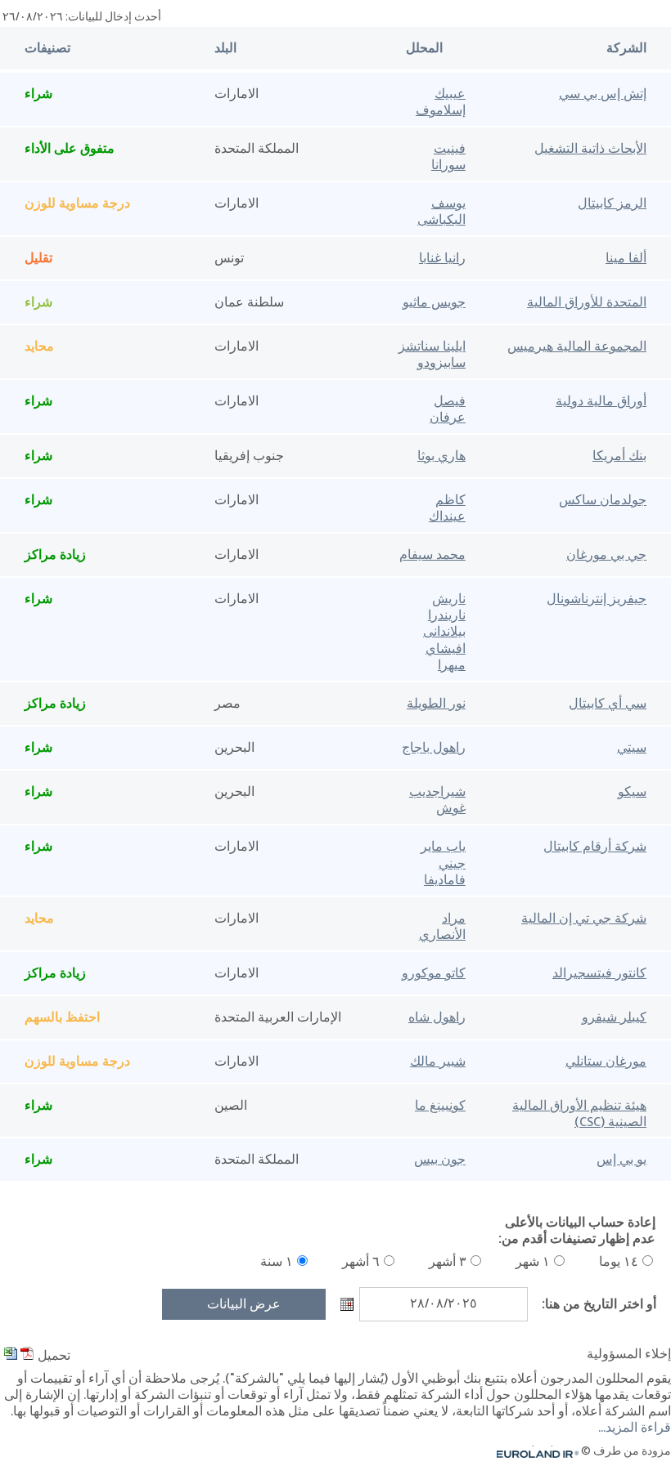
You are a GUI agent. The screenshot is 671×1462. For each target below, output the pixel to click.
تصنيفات (47, 49)
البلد (225, 49)
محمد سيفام (432, 555)
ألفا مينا (626, 259)
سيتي (631, 748)
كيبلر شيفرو (614, 1018)
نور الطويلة (436, 704)
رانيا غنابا (442, 259)
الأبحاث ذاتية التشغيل (590, 149)
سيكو (632, 792)
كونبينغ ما (440, 1106)
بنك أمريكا (619, 456)
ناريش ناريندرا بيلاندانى (444, 616)
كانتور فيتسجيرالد (599, 974)
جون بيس (440, 1160)
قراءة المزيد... (634, 1428)
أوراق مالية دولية (601, 402)
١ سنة (276, 1262)
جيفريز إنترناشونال (596, 599)
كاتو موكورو (434, 974)
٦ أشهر (361, 1262)
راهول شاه (437, 1018)
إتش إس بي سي (602, 94)
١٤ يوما (618, 1262)
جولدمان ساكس (602, 500)
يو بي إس (621, 1160)
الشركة (626, 49)
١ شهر (533, 1262)
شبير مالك (438, 1062)
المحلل (424, 49)
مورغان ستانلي (605, 1062)
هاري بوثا (441, 456)
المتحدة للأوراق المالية (586, 303)
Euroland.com (544, 1452)
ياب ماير (443, 847)
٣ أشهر (447, 1262)
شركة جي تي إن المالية (583, 919)
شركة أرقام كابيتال (594, 847)
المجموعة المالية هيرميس (576, 347)
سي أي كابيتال (607, 704)
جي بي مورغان (606, 555)
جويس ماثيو (434, 303)
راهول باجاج (434, 748)
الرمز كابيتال (612, 204)
